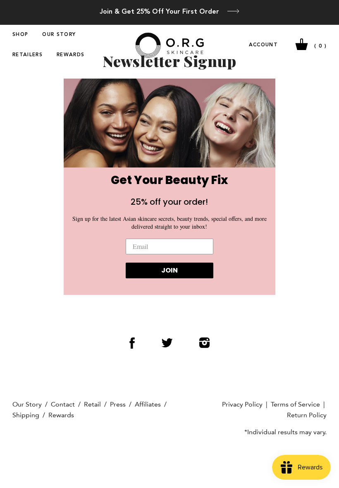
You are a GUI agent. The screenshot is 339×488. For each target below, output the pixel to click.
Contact (63, 404)
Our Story (59, 34)
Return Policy (307, 415)
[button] (169, 123)
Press (118, 404)
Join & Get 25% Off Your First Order (159, 12)
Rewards (70, 55)
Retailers (27, 55)
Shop (20, 34)
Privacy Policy (242, 404)
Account (263, 45)
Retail (92, 404)
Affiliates (148, 404)
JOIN (169, 270)
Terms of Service (295, 404)
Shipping (25, 415)
